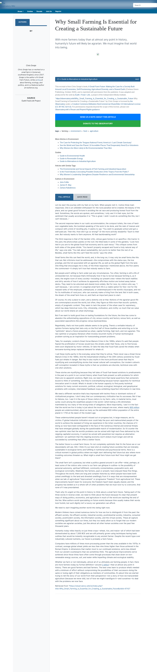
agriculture (94, 131)
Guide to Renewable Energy (71, 159)
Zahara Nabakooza (68, 188)
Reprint (58, 11)
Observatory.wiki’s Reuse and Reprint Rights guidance (77, 110)
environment (76, 131)
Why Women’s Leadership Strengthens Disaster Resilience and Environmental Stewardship (97, 175)
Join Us (49, 11)
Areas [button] (20, 11)
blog (39, 80)
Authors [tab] (22, 22)
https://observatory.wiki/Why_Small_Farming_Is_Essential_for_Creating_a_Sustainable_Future (94, 98)
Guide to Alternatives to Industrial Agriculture (79, 79)
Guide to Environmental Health (72, 156)
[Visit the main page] (8, 4)
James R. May (65, 185)
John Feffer (64, 182)
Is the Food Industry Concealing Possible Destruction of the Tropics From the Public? (94, 172)
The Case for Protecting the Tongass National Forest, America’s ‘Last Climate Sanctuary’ (96, 143)
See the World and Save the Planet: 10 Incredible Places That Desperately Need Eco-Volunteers (99, 145)
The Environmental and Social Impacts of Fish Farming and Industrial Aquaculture (93, 169)
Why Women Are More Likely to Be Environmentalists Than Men (86, 148)
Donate (39, 11)
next (137, 79)
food (85, 131)
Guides (30, 11)
